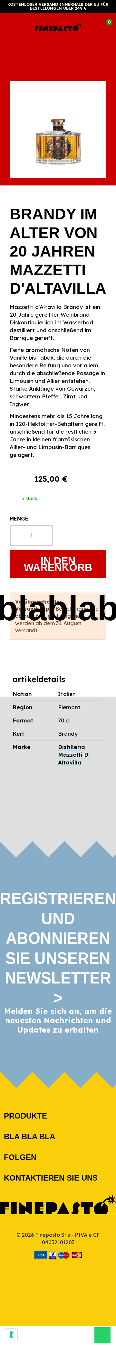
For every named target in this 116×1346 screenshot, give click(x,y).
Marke (22, 746)
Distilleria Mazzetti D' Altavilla (74, 754)
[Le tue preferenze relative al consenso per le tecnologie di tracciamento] (11, 1335)
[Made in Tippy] (58, 1269)
